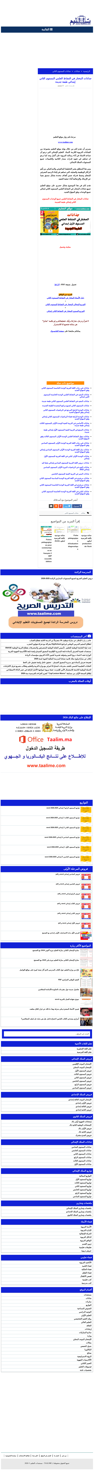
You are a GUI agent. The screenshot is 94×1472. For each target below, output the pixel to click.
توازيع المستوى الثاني (83, 1186)
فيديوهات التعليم (85, 1367)
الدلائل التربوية (85, 1237)
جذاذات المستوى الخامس (81, 1150)
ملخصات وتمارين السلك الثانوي (79, 1215)
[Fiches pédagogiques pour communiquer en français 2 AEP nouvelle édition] (46, 531)
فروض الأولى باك (84, 1128)
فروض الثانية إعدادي (83, 1110)
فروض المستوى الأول (83, 1071)
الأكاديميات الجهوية (84, 1360)
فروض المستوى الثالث (82, 1074)
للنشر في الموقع (46, 1456)
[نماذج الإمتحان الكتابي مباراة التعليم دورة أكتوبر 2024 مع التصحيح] (86, 953)
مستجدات (87, 1295)
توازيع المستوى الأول (83, 1179)
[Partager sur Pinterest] (61, 506)
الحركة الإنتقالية (85, 1234)
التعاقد (88, 1326)
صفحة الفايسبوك (57, 331)
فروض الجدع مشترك (83, 1135)
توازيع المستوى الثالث (83, 1183)
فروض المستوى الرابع (83, 1084)
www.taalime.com (65, 142)
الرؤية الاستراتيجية (84, 1356)
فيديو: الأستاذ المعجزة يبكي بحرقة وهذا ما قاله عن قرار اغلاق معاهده (54, 1009)
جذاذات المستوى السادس (81, 1147)
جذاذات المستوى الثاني (71, 513)
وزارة (89, 1336)
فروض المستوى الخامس (81, 1081)
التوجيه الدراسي (85, 1312)
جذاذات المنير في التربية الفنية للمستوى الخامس (70, 474)
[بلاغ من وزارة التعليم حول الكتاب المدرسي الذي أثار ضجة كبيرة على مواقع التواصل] (86, 973)
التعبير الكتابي (86, 1363)
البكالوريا (88, 1349)
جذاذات (83, 513)
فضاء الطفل (86, 1273)
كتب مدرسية (86, 1283)
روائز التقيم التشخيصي (82, 1319)
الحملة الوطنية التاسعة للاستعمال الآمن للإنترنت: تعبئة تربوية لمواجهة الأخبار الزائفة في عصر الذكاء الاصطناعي (48, 670)
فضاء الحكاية (86, 1269)
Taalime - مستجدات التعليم (41, 1463)
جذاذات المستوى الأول (82, 1164)
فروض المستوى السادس (81, 1088)
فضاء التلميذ (86, 1266)
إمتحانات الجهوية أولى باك (81, 1122)
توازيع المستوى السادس (82, 1196)
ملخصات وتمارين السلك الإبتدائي (78, 1208)
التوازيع (88, 1305)
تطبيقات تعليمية (85, 1247)
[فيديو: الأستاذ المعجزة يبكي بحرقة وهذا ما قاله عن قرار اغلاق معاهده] (86, 1012)
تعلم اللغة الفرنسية (84, 1052)
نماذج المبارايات (85, 1332)
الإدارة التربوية (86, 1230)
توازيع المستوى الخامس (82, 1190)
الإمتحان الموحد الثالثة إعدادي (79, 1100)
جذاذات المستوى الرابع (82, 1157)
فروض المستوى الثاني (82, 1078)
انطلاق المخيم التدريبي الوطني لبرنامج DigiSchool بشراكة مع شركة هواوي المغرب (59, 644)
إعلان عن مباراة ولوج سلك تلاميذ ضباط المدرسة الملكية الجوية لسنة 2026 (62, 659)
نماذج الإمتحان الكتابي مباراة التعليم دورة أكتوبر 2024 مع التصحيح (56, 950)
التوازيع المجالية (85, 1176)
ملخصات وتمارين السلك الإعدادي (78, 1212)
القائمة (45, 29)
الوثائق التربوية (85, 1240)
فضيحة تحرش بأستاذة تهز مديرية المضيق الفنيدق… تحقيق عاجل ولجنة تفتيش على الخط (57, 662)
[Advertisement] (46, 8)
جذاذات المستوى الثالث (82, 1161)
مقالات (88, 1343)
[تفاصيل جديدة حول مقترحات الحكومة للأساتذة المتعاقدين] (86, 992)
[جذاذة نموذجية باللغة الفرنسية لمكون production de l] (86, 529)
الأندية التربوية (86, 1227)
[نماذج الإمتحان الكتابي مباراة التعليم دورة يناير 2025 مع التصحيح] (86, 963)
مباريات (88, 1302)
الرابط (56, 284)
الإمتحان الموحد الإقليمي (81, 1064)
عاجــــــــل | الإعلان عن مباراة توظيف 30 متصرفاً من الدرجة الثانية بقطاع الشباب (60, 640)
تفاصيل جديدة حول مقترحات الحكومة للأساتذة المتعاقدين (58, 989)
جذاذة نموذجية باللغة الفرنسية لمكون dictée (59, 538)
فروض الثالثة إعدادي (83, 1106)
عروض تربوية (86, 1251)
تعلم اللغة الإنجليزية (84, 1049)
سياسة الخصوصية (11, 1456)
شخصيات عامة (85, 1370)
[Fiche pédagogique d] (72, 529)
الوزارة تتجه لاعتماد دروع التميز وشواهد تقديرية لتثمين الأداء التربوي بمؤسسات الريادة (58, 655)
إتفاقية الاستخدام (24, 1456)
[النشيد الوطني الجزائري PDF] (86, 982)
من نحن (64, 1456)
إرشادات (88, 1329)
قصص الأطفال (85, 1276)
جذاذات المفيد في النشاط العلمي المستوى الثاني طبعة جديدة (65, 401)
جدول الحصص (86, 1346)
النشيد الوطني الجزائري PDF (68, 980)
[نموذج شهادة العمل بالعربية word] (86, 1002)
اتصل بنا (56, 1456)
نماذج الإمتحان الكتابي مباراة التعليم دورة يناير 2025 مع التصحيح (56, 960)
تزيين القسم (86, 1244)
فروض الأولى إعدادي (83, 1103)
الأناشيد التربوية (85, 1262)
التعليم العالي (86, 1322)
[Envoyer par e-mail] (51, 506)
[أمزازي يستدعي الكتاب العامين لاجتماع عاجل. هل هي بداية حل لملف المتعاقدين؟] (86, 1022)
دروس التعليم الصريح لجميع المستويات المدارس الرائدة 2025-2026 (67, 578)
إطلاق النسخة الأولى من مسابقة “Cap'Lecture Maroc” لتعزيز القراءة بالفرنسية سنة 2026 (56, 673)
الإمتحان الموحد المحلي (82, 1067)
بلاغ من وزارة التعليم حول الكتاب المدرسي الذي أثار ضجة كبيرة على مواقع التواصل (49, 970)
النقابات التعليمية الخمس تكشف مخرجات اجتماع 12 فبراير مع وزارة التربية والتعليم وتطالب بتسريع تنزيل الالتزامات (47, 666)
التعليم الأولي (86, 1315)
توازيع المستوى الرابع (83, 1193)
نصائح (89, 1353)
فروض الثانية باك (85, 1132)
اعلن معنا (35, 1456)
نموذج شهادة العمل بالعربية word (67, 999)
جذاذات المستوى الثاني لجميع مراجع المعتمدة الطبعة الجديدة (65, 406)
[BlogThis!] (56, 506)
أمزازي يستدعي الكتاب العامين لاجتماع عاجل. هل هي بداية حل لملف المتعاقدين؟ (50, 1019)
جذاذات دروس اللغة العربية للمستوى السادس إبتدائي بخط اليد (65, 463)
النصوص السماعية (84, 1308)
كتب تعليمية (86, 1280)
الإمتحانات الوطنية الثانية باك (80, 1125)
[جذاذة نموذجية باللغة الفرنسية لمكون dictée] (59, 529)
